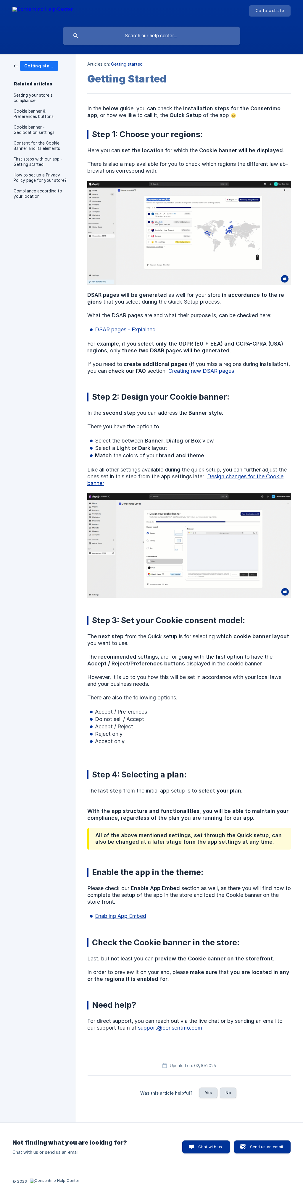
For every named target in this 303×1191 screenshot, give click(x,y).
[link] (36, 65)
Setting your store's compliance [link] (33, 98)
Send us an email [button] (266, 1146)
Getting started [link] (127, 64)
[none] (42, 12)
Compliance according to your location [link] (38, 194)
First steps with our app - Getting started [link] (38, 162)
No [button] (228, 1092)
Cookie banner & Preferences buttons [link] (34, 114)
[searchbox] (151, 36)
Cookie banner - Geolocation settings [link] (34, 130)
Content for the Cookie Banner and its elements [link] (37, 146)
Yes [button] (208, 1092)
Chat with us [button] (210, 1146)
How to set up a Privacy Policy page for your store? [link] (40, 178)
